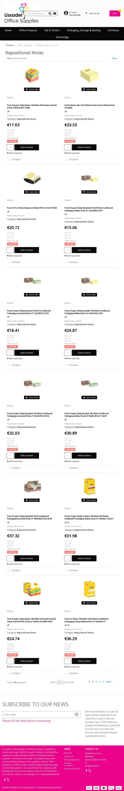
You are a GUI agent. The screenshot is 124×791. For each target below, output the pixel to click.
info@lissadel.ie (92, 766)
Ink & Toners (52, 30)
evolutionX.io (56, 787)
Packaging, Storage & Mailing (83, 30)
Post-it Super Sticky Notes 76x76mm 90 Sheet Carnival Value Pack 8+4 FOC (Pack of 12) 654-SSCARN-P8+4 (31, 620)
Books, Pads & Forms (47, 45)
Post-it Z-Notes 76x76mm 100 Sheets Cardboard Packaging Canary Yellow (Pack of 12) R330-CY (86, 620)
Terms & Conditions (68, 764)
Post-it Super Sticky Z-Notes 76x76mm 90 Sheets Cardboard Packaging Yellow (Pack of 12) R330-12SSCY (89, 517)
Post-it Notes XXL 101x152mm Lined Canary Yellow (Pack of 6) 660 (90, 106)
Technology (62, 37)
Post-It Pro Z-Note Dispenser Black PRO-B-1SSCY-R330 (32, 207)
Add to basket (26, 147)
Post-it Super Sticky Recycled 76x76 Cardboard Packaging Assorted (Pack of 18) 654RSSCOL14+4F (29, 517)
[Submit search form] (50, 13)
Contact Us (68, 756)
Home (8, 30)
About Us (68, 753)
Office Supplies (24, 45)
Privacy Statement (71, 760)
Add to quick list (15, 153)
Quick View (33, 89)
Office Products (28, 30)
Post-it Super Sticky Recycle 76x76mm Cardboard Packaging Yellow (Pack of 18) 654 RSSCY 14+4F (87, 414)
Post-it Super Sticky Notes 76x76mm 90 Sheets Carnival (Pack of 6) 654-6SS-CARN (32, 106)
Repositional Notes (26, 118)
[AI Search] (54, 13)
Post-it (10, 97)
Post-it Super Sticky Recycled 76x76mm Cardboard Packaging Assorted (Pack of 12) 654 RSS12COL (29, 414)
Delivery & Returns (72, 768)
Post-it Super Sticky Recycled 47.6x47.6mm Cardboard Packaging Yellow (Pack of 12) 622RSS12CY (89, 209)
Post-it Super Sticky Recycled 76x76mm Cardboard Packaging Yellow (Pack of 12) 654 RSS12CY (87, 312)
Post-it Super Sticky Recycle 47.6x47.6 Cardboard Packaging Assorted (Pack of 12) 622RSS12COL (29, 312)
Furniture (113, 30)
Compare (16, 159)
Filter (114, 58)
